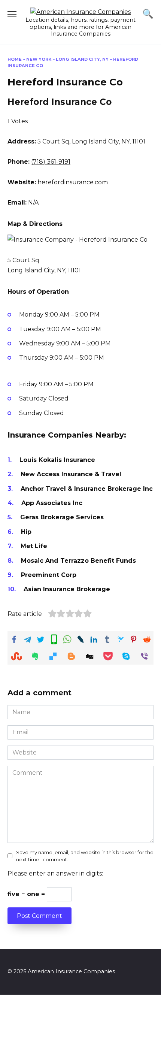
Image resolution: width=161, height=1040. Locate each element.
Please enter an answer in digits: (55, 873)
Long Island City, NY (82, 59)
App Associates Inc (51, 503)
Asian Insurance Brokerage (67, 589)
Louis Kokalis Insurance (57, 459)
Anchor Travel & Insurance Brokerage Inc (87, 488)
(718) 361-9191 (50, 161)
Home (14, 59)
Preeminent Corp (48, 574)
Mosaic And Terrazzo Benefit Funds (78, 560)
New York (38, 59)
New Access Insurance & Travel (71, 474)
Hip (26, 531)
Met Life (34, 546)
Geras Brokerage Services (62, 517)
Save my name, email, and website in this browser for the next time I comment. (85, 856)
